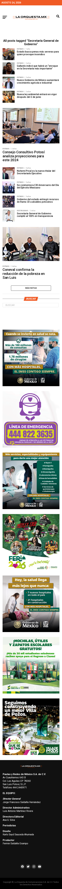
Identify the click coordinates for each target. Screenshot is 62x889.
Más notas (31, 288)
